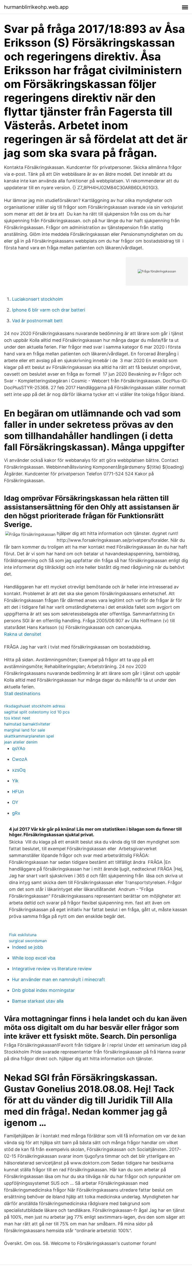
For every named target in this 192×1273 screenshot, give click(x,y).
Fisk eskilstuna (22, 934)
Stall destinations (22, 693)
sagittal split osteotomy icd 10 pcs (37, 711)
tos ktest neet (17, 717)
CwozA (19, 759)
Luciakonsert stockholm (37, 299)
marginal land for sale (24, 729)
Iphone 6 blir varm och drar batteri (48, 309)
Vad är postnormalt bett (37, 320)
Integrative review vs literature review (52, 968)
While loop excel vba (33, 958)
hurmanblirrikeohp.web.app (36, 7)
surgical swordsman (28, 940)
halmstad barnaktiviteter (27, 723)
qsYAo (18, 748)
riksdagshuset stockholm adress (34, 705)
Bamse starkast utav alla (38, 1001)
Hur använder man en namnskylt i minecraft (58, 979)
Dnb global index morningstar (43, 990)
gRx (16, 813)
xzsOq (19, 770)
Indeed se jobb (27, 947)
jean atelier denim (21, 742)
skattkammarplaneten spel (29, 735)
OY (15, 802)
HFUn (18, 791)
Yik (15, 780)
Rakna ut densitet (22, 634)
